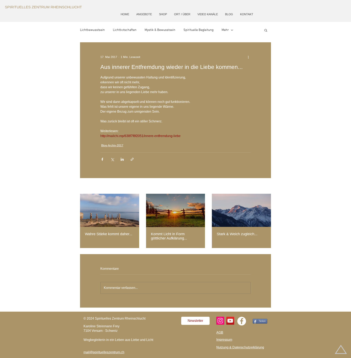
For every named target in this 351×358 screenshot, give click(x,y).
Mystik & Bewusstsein (160, 30)
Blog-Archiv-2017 (112, 145)
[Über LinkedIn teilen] (122, 159)
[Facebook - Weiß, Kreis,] (241, 321)
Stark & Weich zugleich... (237, 234)
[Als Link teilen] (132, 159)
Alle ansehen (262, 186)
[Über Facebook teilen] (102, 159)
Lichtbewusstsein (92, 30)
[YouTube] (230, 321)
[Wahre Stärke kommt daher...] (109, 210)
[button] (144, 14)
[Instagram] (220, 321)
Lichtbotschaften (124, 30)
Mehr (225, 30)
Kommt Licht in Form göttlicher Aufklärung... (169, 236)
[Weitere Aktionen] (248, 56)
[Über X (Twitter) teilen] (112, 159)
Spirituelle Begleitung (198, 30)
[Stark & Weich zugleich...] (241, 210)
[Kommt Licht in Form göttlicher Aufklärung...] (175, 210)
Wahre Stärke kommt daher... (108, 234)
